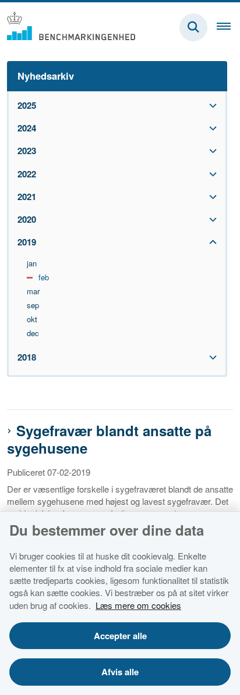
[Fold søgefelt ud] (193, 27)
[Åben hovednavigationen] (228, 27)
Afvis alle (120, 671)
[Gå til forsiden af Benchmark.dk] (67, 27)
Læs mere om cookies (138, 605)
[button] (210, 106)
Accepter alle (120, 635)
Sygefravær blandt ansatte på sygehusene (109, 439)
